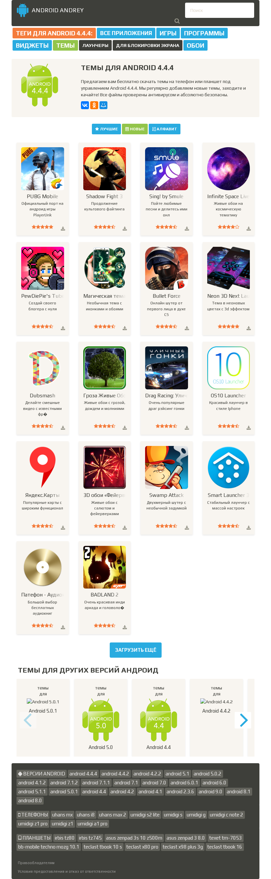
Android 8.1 (239, 791)
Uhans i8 (86, 814)
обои (195, 45)
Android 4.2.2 (147, 773)
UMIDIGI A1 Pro (92, 823)
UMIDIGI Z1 (62, 823)
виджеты (32, 45)
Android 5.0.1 (64, 791)
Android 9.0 (210, 791)
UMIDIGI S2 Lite (145, 814)
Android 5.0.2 (207, 773)
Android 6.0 (214, 782)
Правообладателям (36, 863)
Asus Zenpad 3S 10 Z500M (134, 838)
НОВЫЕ (136, 129)
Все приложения (126, 33)
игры (168, 33)
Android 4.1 (150, 791)
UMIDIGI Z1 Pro (33, 823)
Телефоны (34, 814)
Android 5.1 (177, 773)
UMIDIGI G (196, 814)
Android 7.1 (126, 782)
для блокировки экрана (147, 45)
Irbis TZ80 (65, 838)
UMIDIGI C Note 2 (226, 814)
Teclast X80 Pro (142, 847)
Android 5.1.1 (32, 791)
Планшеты (36, 838)
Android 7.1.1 (96, 782)
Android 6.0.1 (184, 782)
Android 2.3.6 (180, 791)
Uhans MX (62, 814)
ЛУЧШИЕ (108, 129)
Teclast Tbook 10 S (103, 847)
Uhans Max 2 (112, 814)
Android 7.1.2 (64, 782)
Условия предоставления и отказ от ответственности (67, 871)
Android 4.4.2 (115, 773)
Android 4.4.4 (83, 773)
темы (65, 45)
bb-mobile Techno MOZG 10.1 (48, 847)
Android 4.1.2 (32, 782)
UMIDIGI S (173, 814)
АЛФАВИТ (166, 129)
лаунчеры (95, 45)
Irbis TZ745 (90, 838)
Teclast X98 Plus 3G (183, 847)
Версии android (43, 773)
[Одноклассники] (94, 105)
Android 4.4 (94, 791)
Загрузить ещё (135, 650)
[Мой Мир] (103, 105)
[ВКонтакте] (85, 105)
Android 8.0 (30, 800)
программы (204, 33)
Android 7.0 (154, 782)
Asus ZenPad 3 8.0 (186, 838)
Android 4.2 (122, 791)
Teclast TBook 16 (224, 847)
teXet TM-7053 (225, 838)
